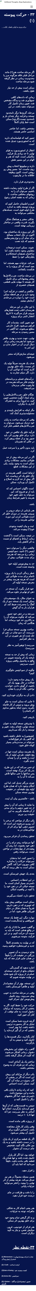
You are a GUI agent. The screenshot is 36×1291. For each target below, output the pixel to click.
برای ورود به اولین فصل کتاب (14, 27)
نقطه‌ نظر (21, 1247)
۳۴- (31, 1247)
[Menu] (31, 7)
